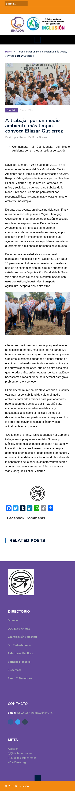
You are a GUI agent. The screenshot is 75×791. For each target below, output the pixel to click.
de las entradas (20, 753)
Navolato (11, 110)
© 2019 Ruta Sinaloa (17, 786)
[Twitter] (37, 10)
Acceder (13, 749)
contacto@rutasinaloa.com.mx (34, 712)
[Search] (67, 3)
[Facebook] (33, 10)
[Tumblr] (42, 10)
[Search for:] (16, 3)
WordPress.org (17, 762)
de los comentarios (22, 758)
